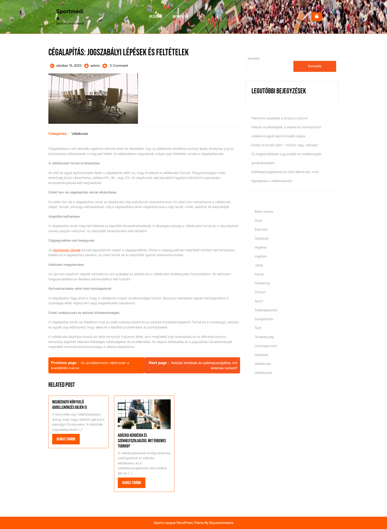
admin (95, 66)
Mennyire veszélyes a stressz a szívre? (279, 118)
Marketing (262, 283)
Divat (258, 220)
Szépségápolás (266, 310)
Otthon (260, 292)
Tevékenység (264, 337)
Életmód (261, 229)
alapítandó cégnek (67, 250)
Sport (259, 301)
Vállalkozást (263, 373)
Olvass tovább (68, 440)
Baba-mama (264, 212)
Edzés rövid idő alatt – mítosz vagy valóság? (284, 145)
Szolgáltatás (264, 319)
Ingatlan (261, 256)
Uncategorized (266, 346)
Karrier (259, 274)
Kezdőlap (155, 17)
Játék (259, 265)
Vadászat (262, 355)
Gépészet (262, 238)
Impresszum (180, 17)
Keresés (254, 58)
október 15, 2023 (69, 66)
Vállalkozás (79, 134)
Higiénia (261, 247)
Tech (258, 328)
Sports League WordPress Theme (179, 523)
